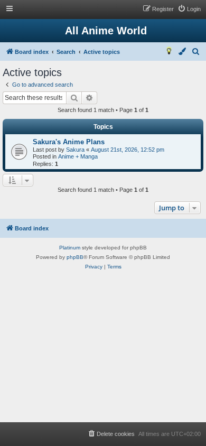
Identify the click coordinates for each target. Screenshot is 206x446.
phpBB (75, 257)
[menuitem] (189, 9)
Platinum (69, 247)
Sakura (75, 149)
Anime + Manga (78, 156)
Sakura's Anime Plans (69, 142)
